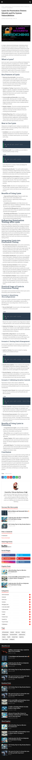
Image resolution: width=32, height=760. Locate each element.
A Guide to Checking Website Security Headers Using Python (18, 707)
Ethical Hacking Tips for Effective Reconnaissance (17, 571)
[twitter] (23, 555)
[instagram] (9, 562)
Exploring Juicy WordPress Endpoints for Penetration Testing (18, 518)
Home (3, 6)
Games (16, 611)
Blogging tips (16, 604)
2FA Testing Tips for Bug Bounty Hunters (19, 524)
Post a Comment (6, 538)
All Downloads (16, 594)
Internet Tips (16, 616)
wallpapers (16, 624)
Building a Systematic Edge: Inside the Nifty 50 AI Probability (18, 650)
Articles (16, 602)
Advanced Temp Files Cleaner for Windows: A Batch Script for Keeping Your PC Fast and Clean (18, 715)
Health (16, 614)
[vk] (23, 562)
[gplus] (9, 558)
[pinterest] (23, 558)
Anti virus (16, 599)
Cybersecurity (8, 6)
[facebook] (9, 555)
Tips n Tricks (16, 621)
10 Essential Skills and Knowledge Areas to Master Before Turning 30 (19, 577)
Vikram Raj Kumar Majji (8, 18)
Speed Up (16, 619)
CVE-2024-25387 (16, 607)
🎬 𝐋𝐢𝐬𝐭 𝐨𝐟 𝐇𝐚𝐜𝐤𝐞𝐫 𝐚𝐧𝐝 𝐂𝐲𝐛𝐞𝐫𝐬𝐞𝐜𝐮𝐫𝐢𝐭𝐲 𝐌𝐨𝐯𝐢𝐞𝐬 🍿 (18, 511)
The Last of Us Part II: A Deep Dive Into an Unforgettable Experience (18, 676)
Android (16, 597)
